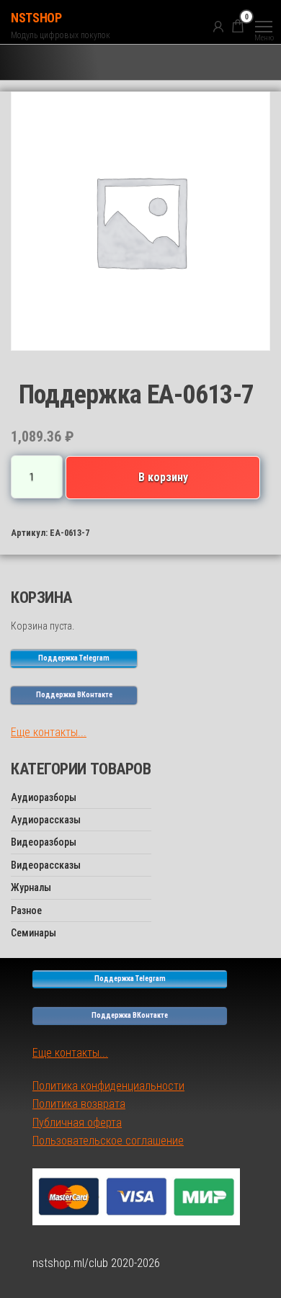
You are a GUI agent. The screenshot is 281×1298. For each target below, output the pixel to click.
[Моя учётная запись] (218, 26)
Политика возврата (78, 1104)
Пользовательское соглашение (108, 1140)
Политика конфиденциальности (108, 1086)
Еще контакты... (48, 732)
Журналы (31, 887)
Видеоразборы (43, 842)
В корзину (163, 477)
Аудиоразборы (43, 797)
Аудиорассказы (46, 819)
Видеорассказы (46, 865)
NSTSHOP (36, 17)
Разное (26, 910)
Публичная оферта (77, 1122)
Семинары (33, 933)
